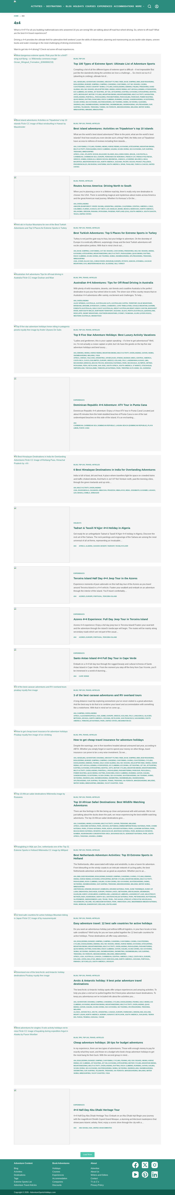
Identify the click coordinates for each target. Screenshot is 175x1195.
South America (113, 164)
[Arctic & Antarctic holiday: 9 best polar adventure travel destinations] (42, 996)
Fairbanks (127, 1012)
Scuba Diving (79, 102)
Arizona (117, 206)
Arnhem (87, 889)
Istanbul (140, 261)
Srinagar (95, 493)
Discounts (56, 1185)
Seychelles (86, 961)
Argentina (109, 206)
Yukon (101, 1017)
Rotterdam (151, 897)
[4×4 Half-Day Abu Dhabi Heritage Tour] (42, 1116)
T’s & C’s (95, 1182)
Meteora (77, 718)
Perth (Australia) (135, 311)
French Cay (131, 157)
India (128, 490)
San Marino (140, 718)
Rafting (88, 99)
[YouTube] (135, 1174)
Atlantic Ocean (91, 154)
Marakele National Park (116, 363)
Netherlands (79, 897)
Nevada (85, 718)
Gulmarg (94, 490)
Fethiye (125, 261)
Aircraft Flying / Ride (114, 82)
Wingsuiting (98, 110)
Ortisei (149, 363)
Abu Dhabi (83, 1128)
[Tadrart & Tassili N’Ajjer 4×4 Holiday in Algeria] (42, 535)
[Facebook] (135, 1165)
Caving (144, 84)
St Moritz (137, 365)
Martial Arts (107, 768)
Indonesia (113, 159)
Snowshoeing (129, 104)
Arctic (95, 1012)
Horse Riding (121, 89)
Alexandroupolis (88, 716)
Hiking (112, 89)
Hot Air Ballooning (136, 89)
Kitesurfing (143, 92)
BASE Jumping (130, 82)
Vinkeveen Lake (124, 902)
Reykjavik (92, 365)
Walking (134, 107)
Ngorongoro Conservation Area (95, 834)
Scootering (148, 99)
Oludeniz (110, 264)
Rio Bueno (92, 164)
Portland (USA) (122, 211)
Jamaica (121, 159)
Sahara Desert (100, 546)
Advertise (95, 1168)
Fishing (98, 146)
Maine (120, 209)
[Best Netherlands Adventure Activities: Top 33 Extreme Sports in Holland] (42, 877)
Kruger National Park (123, 828)
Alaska (77, 1012)
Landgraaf (115, 894)
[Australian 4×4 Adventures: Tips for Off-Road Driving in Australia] (42, 297)
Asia (82, 154)
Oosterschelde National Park (119, 897)
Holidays (78, 6)
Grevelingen (133, 892)
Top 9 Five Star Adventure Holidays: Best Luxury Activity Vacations (115, 335)
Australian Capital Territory (124, 303)
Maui (145, 159)
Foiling (136, 87)
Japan (83, 959)
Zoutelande (111, 904)
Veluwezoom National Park (104, 902)
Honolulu (91, 159)
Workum (82, 904)
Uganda (92, 836)
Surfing (77, 107)
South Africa (112, 365)
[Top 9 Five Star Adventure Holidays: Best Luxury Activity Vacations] (42, 349)
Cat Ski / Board (133, 84)
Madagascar (107, 831)
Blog (69, 6)
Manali (80, 493)
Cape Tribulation (124, 306)
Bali (117, 154)
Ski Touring (117, 102)
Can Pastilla (141, 154)
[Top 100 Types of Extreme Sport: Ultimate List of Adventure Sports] (42, 84)
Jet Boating (99, 92)
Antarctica (86, 1012)
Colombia (78, 209)
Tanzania (84, 836)
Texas (76, 214)
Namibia (77, 834)
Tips (80, 278)
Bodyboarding (147, 82)
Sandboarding (136, 99)
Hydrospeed (150, 89)
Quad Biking (79, 99)
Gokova (132, 261)
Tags (16, 1178)
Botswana (114, 826)
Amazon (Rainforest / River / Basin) (89, 206)
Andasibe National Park (90, 826)
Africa (76, 154)
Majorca (139, 159)
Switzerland (79, 368)
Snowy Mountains (90, 313)
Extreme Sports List (23, 1182)
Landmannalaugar (135, 360)
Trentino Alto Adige (130, 368)
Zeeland (101, 904)
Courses (90, 6)
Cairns (103, 306)
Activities (36, 6)
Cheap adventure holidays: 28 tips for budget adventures (108, 1042)
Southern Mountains (108, 313)
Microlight (83, 94)
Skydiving (133, 102)
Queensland (149, 311)
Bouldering (79, 84)
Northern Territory (104, 311)
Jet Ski (107, 92)
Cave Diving (118, 251)
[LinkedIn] (154, 1174)
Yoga (97, 355)
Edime (103, 716)
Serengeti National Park (136, 834)
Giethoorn (122, 892)
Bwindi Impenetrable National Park (135, 826)
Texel (110, 899)
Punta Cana (84, 428)
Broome (86, 306)
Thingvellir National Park (109, 368)
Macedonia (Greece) (82, 363)
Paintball (90, 97)
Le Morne (130, 159)
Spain (123, 164)
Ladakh (151, 490)
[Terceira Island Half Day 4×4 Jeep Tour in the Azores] (42, 585)
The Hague (118, 899)
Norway (103, 1014)
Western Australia (82, 316)
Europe (101, 157)
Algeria (89, 546)
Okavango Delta (118, 834)
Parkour (135, 97)
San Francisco (127, 718)
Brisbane (78, 306)
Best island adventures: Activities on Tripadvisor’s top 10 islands (113, 128)
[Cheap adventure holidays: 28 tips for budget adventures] (42, 1055)
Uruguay (110, 961)
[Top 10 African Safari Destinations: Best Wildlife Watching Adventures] (42, 816)
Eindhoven (83, 892)
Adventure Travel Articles (25, 1185)
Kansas (93, 209)
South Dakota (150, 211)
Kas (85, 264)
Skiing (125, 102)
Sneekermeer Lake (93, 899)
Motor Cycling (95, 94)
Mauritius (78, 162)
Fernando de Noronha (115, 157)
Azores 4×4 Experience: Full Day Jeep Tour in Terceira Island (111, 619)
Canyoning (121, 84)
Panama (94, 211)
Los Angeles (111, 209)
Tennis (110, 781)
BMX (138, 82)
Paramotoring (112, 97)
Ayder (80, 261)
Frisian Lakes (111, 892)
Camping (103, 84)
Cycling (109, 87)
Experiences (104, 6)
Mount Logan (79, 1014)
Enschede (93, 892)
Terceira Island (110, 596)
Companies (57, 1182)
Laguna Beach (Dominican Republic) (131, 425)
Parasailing (125, 97)
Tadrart (111, 546)
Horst (84, 894)
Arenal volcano (87, 358)
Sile (116, 264)
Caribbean (78, 157)
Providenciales (80, 164)
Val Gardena (145, 368)
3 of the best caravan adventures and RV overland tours (108, 695)
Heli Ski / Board (87, 89)
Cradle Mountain (140, 306)
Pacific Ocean (129, 162)
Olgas (124, 311)
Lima (146, 360)
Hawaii (83, 159)
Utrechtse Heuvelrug (142, 899)
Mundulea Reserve (144, 831)
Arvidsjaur (111, 358)
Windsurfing (79, 110)
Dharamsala (83, 490)
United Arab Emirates (102, 1128)
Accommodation (59, 1178)
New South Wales (86, 311)
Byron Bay (94, 306)
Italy (124, 360)
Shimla (87, 493)
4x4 (75, 82)
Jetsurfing (116, 92)
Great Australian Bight (124, 308)
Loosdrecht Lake (136, 894)
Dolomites (94, 360)
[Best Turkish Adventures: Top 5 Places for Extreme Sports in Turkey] (42, 246)
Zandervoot (92, 904)
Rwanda (77, 961)
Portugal (97, 596)
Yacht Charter (111, 783)
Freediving (144, 87)
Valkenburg (79, 902)
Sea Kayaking (91, 102)
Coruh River (99, 261)
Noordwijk (91, 897)
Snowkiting (104, 104)
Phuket (139, 162)
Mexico (127, 209)
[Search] (149, 6)
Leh (75, 493)
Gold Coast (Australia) (102, 308)
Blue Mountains (145, 303)
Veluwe (88, 902)
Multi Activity (138, 94)
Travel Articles (93, 123)
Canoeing (112, 84)
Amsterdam (79, 889)
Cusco (86, 360)
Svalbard (143, 1014)
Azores (82, 596)
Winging (88, 110)
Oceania (118, 162)
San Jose (102, 365)
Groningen (144, 892)
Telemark (85, 107)
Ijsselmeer (93, 894)
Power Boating (146, 97)
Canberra (111, 306)
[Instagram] (154, 1165)
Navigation (149, 94)
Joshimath (135, 490)
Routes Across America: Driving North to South (102, 185)
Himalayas (120, 490)
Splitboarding (142, 104)
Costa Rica (78, 360)
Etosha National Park (96, 828)
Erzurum (110, 261)
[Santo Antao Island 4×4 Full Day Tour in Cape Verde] (42, 664)
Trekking (95, 107)
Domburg (105, 889)
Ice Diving (89, 92)
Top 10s (82, 59)
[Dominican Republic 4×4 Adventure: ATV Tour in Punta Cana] (42, 414)
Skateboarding (105, 102)
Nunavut (111, 1014)
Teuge (105, 899)
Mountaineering (124, 94)
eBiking (128, 87)
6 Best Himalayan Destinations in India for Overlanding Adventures (114, 469)
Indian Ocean (102, 159)
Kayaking (134, 92)
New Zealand (112, 959)
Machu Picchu (98, 363)
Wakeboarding (123, 107)
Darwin (151, 306)
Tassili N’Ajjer (121, 546)
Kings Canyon (141, 308)
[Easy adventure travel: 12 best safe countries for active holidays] (42, 940)
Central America (140, 206)
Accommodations (124, 6)
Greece (77, 159)
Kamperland (104, 894)
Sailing (126, 99)
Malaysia (91, 959)
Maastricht (150, 894)
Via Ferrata (111, 107)
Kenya (109, 828)
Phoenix (111, 211)
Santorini (101, 164)
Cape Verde (84, 676)
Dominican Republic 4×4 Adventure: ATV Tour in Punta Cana (110, 405)
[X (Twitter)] (145, 1165)
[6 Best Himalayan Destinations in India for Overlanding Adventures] (42, 479)
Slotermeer (79, 899)
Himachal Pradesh (107, 490)
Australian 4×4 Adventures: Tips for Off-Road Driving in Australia (113, 282)
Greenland (138, 1012)
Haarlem (77, 894)
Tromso (86, 1017)
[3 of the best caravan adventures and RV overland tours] (42, 705)
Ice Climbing (79, 92)
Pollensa (147, 162)
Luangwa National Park (144, 828)
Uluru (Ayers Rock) (142, 313)
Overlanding (79, 97)
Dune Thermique (137, 889)
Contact (94, 1178)
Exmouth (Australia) (83, 308)
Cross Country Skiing (95, 87)
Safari (144, 353)
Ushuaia (94, 1017)
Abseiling (81, 82)
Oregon (86, 211)
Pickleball (146, 770)
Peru (85, 365)
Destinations (54, 6)
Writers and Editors (99, 1175)
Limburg (124, 894)
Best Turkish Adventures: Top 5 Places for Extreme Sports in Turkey (115, 233)
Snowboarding (92, 104)
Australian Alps (103, 303)
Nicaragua (132, 363)
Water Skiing (144, 107)
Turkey (121, 264)
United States (85, 214)
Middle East (101, 959)
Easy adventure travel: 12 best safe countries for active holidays (113, 923)
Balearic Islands (106, 154)
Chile (150, 206)
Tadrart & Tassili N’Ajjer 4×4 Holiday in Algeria (102, 528)
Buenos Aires (129, 358)
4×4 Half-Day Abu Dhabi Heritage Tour (97, 1109)
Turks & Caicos (141, 164)
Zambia (99, 836)
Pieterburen (139, 897)
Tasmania (129, 313)
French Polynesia (144, 157)
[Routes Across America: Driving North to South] (42, 197)
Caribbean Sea (90, 157)
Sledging (142, 102)
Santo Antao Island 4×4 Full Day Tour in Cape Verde (105, 658)
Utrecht (127, 899)
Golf (102, 763)
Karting (125, 92)
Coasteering (79, 87)
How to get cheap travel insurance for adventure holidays (109, 739)
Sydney (121, 313)
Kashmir (144, 490)
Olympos (141, 363)
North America (107, 162)
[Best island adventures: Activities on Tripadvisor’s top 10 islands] (42, 145)
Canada (97, 956)
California (127, 206)
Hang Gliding (110, 763)
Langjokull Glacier (142, 716)
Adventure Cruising (95, 82)
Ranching (96, 99)
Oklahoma (78, 211)
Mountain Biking (109, 94)
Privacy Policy (97, 1185)
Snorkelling (79, 104)
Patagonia (103, 211)
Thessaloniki (91, 368)
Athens (120, 358)
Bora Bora (124, 154)
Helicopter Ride (102, 89)
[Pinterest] (145, 1174)
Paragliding (100, 97)
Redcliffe (78, 313)
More (139, 6)
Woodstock (96, 316)
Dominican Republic (106, 425)
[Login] (156, 6)
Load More (87, 1154)
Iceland (118, 360)
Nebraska (134, 209)
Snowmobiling (116, 104)
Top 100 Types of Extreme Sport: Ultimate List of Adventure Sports (114, 63)
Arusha (105, 826)
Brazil (132, 154)
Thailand (130, 164)
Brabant (96, 889)
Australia (90, 303)
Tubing (102, 107)
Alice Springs (79, 303)
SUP (150, 104)
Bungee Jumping (92, 84)
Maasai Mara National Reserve (87, 831)
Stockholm (146, 365)
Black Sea (88, 261)
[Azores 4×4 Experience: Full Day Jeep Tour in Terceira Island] (42, 625)
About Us (95, 1172)
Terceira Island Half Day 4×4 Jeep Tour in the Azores (105, 578)
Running (118, 99)
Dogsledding (119, 87)
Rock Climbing (107, 99)
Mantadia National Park (124, 831)
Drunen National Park (119, 889)
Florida (86, 209)
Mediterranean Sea (91, 162)
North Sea (101, 897)
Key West (101, 209)
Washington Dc (124, 721)
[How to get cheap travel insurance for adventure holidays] (42, 759)
